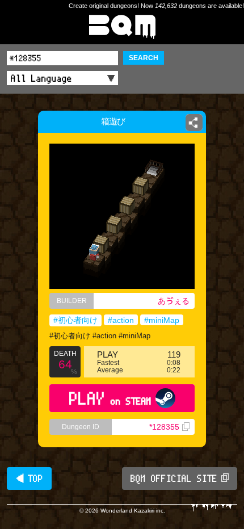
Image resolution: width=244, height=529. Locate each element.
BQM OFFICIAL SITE (174, 478)
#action (121, 320)
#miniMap (161, 320)
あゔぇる (174, 300)
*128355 (164, 426)
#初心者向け (75, 320)
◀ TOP (29, 478)
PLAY (110, 398)
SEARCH (143, 58)
